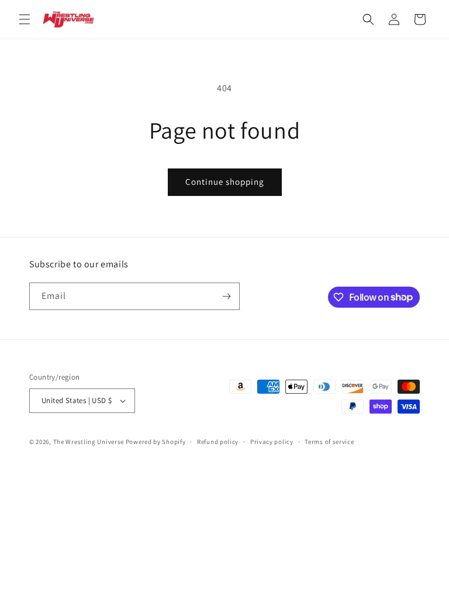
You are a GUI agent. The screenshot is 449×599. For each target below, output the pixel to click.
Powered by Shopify (156, 442)
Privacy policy (271, 442)
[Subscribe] (226, 296)
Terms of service (329, 442)
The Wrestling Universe (88, 442)
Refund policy (218, 442)
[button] (24, 19)
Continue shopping (224, 181)
